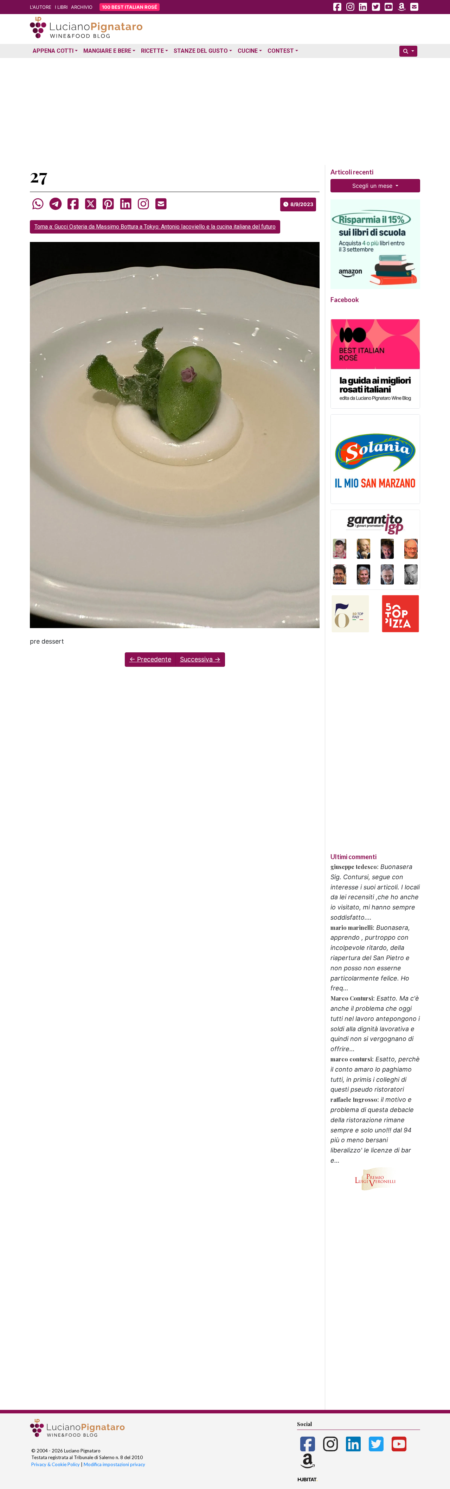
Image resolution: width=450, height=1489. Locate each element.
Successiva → (200, 659)
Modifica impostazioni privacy (114, 1464)
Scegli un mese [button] (373, 185)
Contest (281, 50)
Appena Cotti (53, 50)
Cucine (248, 50)
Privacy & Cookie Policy (55, 1464)
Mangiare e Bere (107, 50)
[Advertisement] (225, 110)
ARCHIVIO (81, 7)
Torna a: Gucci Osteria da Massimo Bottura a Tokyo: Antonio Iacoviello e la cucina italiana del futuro (155, 226)
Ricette (152, 50)
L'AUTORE (40, 7)
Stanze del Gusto (201, 50)
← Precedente (150, 659)
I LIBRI (61, 7)
